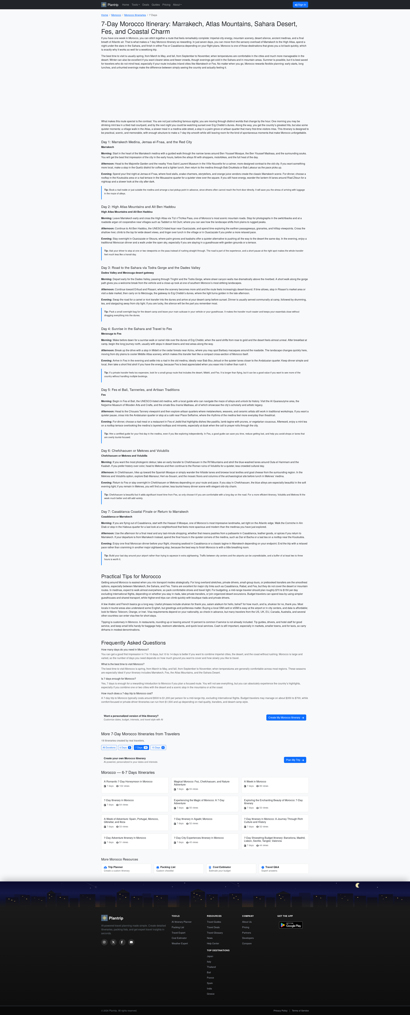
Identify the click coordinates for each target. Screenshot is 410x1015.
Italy (209, 961)
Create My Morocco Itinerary (284, 717)
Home (125, 4)
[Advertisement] (205, 94)
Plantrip (113, 4)
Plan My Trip (293, 760)
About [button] (176, 4)
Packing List (178, 927)
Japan (210, 956)
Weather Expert (180, 943)
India (209, 988)
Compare (247, 943)
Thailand (211, 966)
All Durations (109, 747)
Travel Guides (214, 921)
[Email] (131, 942)
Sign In (301, 4)
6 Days (125, 747)
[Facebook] (122, 942)
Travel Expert (178, 932)
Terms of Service (300, 1010)
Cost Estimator (179, 938)
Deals (145, 4)
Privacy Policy (280, 1010)
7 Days (141, 747)
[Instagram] (104, 942)
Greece (210, 993)
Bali (209, 972)
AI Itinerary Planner (182, 921)
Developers (248, 938)
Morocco (116, 15)
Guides (156, 4)
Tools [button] (135, 4)
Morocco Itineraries (135, 15)
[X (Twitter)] (113, 942)
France (210, 977)
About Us (247, 921)
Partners (246, 932)
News (210, 938)
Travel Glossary (215, 932)
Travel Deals (213, 927)
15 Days (158, 747)
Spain (210, 983)
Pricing (166, 4)
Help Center (213, 943)
